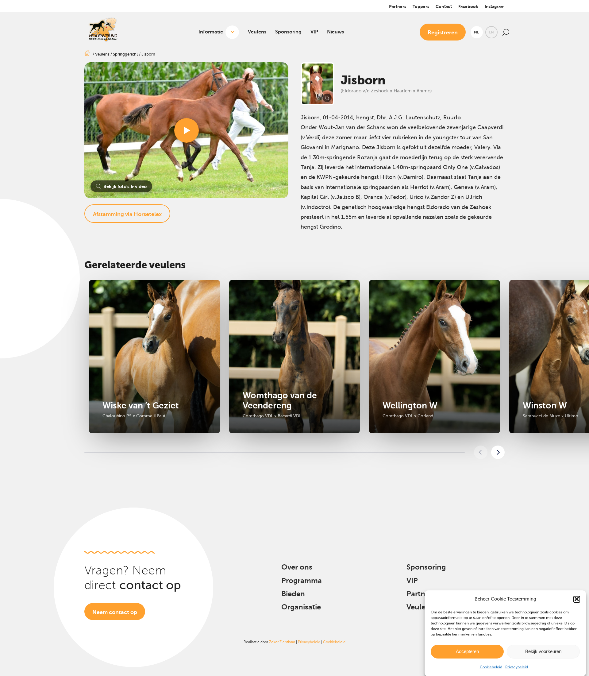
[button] (577, 599)
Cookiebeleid (491, 667)
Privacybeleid (516, 667)
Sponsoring (288, 32)
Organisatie (301, 607)
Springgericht (125, 54)
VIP (314, 32)
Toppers (421, 6)
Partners (397, 6)
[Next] (498, 452)
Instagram (495, 6)
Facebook (468, 6)
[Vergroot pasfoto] (317, 83)
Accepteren (467, 651)
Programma (301, 580)
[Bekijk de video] (186, 130)
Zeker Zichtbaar (282, 642)
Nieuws (335, 32)
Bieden (293, 593)
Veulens (257, 32)
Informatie (210, 32)
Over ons (296, 567)
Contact (444, 6)
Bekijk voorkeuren (543, 651)
